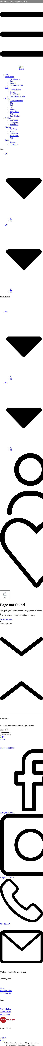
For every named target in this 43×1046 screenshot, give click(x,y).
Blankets (13, 83)
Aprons (12, 131)
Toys (11, 107)
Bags (11, 81)
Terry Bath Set (15, 90)
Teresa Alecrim (5, 297)
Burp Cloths (14, 112)
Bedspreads (14, 125)
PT (11, 219)
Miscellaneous (15, 79)
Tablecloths (14, 144)
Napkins (13, 142)
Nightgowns (14, 123)
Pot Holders (14, 136)
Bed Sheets (14, 120)
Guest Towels (15, 94)
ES (11, 221)
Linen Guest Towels (17, 96)
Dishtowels (14, 133)
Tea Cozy (13, 129)
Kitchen (8, 127)
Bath (6, 88)
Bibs (11, 103)
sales (6, 74)
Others (12, 92)
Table (7, 140)
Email (2, 730)
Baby (7, 98)
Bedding (13, 109)
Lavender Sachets (16, 85)
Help (1, 149)
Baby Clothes (15, 116)
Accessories (9, 77)
